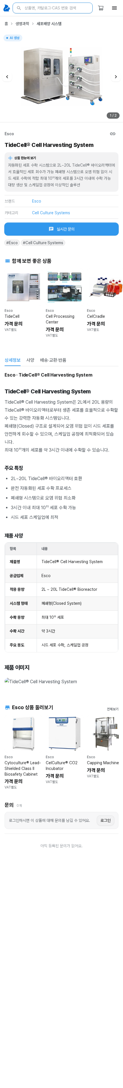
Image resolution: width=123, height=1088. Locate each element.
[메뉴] (114, 8)
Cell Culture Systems (51, 213)
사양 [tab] (30, 360)
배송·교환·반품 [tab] (53, 360)
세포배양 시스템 (49, 23)
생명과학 (22, 23)
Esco (9, 134)
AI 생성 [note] (14, 38)
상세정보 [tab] (13, 360)
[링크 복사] (112, 133)
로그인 (105, 820)
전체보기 (112, 709)
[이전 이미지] (7, 77)
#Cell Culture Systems (43, 242)
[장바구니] (100, 8)
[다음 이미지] (116, 77)
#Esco (12, 242)
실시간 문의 (66, 229)
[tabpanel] (61, 529)
